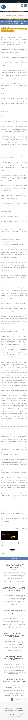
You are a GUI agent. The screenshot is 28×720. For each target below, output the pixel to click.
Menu (25, 5)
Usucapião (14, 543)
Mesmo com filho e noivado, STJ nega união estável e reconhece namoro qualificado (14, 589)
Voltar (2, 553)
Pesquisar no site (22, 5)
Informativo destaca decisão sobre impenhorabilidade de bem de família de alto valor (14, 681)
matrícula (22, 543)
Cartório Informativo (5, 14)
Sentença (4, 546)
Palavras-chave (5, 543)
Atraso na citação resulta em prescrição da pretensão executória (14, 565)
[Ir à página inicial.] (14, 7)
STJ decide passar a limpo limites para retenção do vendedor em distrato (14, 612)
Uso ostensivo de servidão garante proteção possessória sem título (14, 658)
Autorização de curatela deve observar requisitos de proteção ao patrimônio (14, 635)
